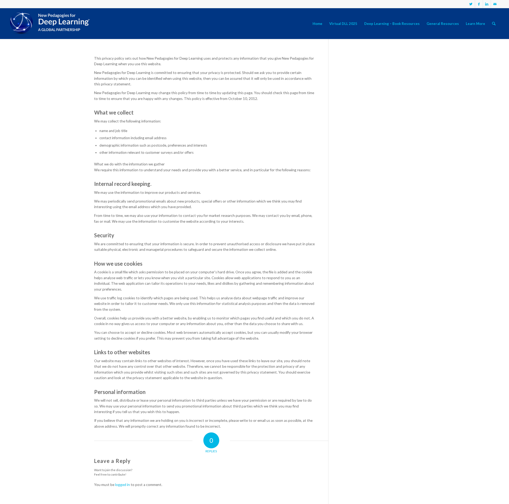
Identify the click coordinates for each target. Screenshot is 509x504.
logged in (122, 485)
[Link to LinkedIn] (487, 4)
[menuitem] (317, 23)
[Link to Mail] (495, 4)
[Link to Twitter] (471, 4)
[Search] (494, 23)
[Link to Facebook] (479, 4)
